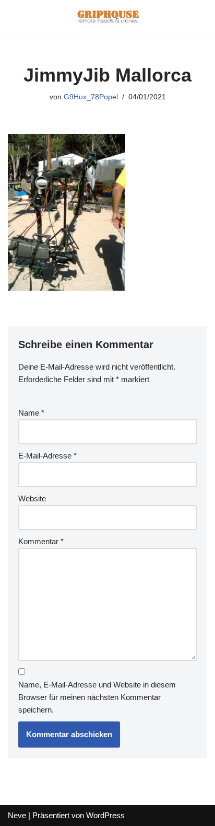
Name (31, 412)
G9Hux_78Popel (91, 97)
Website (32, 498)
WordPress (105, 815)
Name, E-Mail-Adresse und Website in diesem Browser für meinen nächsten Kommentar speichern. (97, 697)
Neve (17, 815)
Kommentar (41, 541)
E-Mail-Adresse (47, 455)
